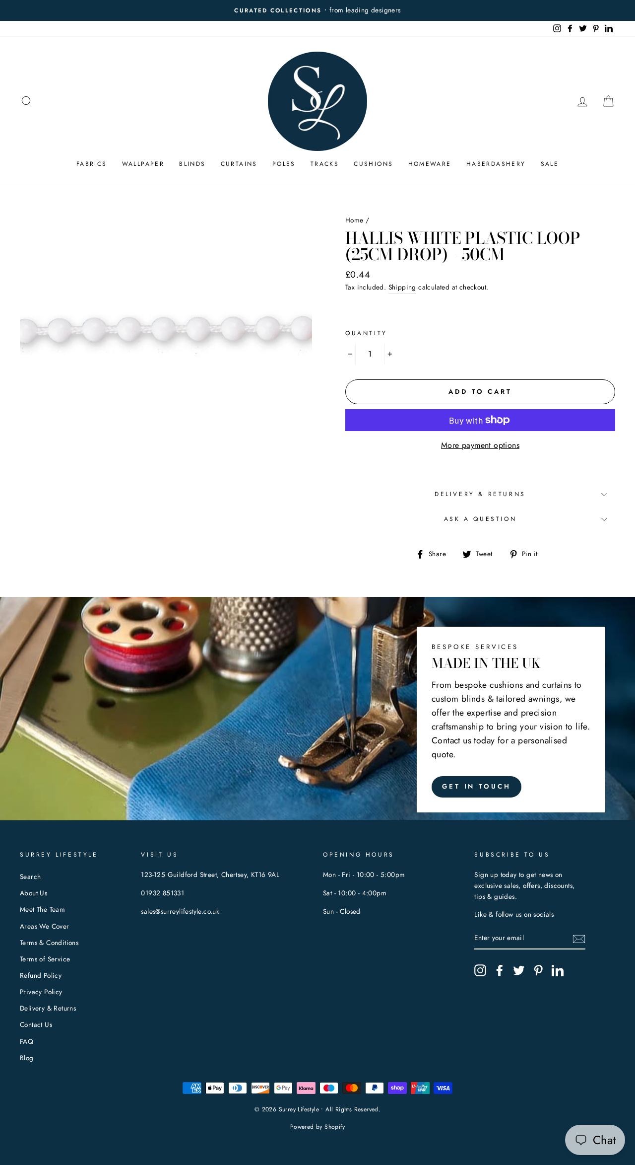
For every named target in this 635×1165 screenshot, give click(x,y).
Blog (27, 1058)
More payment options (480, 445)
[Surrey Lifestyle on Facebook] (500, 970)
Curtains (239, 163)
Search (30, 876)
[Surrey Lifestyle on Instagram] (480, 970)
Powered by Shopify (317, 1126)
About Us (33, 893)
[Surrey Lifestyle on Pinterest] (538, 970)
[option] (317, 10)
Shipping (402, 287)
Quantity (366, 333)
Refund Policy (41, 975)
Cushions (373, 163)
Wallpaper (143, 163)
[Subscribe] (578, 938)
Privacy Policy (41, 992)
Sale (550, 163)
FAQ (26, 1041)
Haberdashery (496, 163)
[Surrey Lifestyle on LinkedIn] (558, 970)
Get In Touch (476, 786)
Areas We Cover (44, 926)
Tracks (325, 163)
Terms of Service (45, 959)
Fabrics (91, 163)
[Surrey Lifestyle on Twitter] (519, 970)
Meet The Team (42, 909)
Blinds (192, 163)
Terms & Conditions (49, 942)
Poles (284, 163)
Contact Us (36, 1024)
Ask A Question (480, 518)
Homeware (429, 163)
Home (354, 220)
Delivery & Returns (480, 494)
